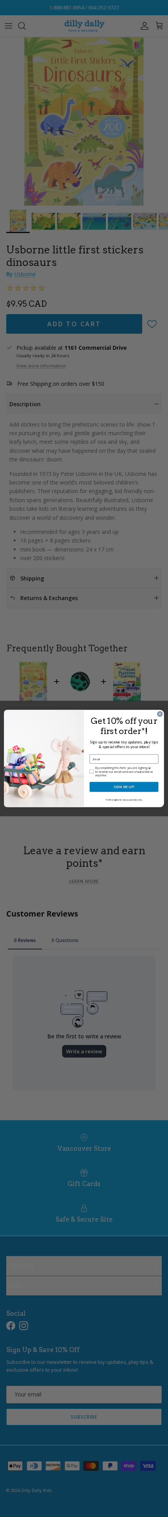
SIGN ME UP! (124, 787)
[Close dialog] (160, 713)
